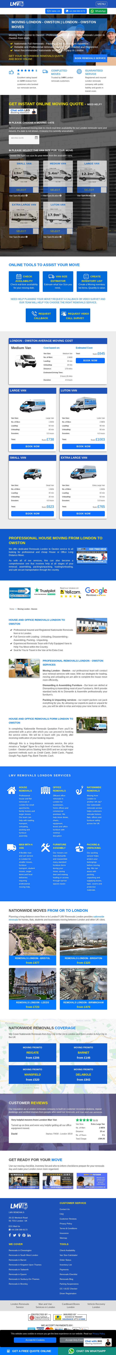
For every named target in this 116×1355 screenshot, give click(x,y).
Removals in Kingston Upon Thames (25, 1265)
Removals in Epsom (18, 1274)
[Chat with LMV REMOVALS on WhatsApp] (72, 1351)
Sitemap (63, 1238)
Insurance (64, 1233)
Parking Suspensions (69, 1284)
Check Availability (67, 1251)
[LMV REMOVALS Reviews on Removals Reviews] (20, 592)
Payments (64, 1270)
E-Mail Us (15, 1226)
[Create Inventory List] (58, 1181)
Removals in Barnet (17, 1260)
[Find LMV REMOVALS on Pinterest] (23, 1236)
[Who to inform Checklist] (92, 1181)
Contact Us (65, 1209)
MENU (101, 3)
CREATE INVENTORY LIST (92, 282)
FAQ (62, 1214)
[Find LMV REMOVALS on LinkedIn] (29, 1236)
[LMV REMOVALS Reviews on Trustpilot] (45, 592)
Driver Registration (68, 1294)
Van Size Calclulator (69, 1255)
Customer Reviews (68, 1219)
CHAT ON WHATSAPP (91, 1351)
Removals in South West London (23, 1255)
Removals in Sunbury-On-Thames (24, 1279)
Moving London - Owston (27, 609)
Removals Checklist (68, 1274)
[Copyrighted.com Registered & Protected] (39, 1318)
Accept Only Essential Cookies (80, 1340)
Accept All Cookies (35, 1340)
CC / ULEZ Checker (68, 1289)
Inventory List (66, 1265)
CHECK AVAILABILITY (24, 282)
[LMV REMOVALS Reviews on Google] (96, 592)
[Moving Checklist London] (24, 1181)
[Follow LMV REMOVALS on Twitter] (14, 1236)
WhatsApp (100, 11)
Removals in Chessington (20, 1251)
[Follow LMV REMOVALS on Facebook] (10, 1236)
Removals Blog (66, 1279)
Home (12, 609)
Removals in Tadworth (19, 1270)
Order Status (65, 1260)
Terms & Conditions (68, 1229)
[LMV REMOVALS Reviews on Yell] (71, 592)
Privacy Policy (99, 1333)
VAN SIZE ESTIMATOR (58, 282)
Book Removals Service (90, 58)
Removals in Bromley (18, 1284)
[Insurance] (70, 1318)
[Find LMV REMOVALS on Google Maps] (19, 1236)
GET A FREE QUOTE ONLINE (31, 1351)
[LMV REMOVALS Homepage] (17, 4)
